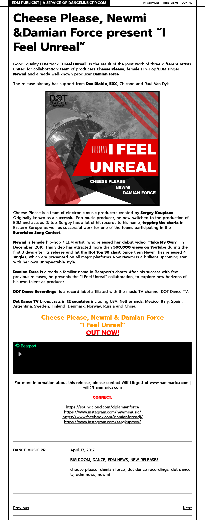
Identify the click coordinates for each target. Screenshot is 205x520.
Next (187, 508)
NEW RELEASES (145, 460)
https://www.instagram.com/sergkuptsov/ (102, 422)
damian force (112, 469)
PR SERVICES (151, 3)
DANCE (99, 460)
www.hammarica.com (169, 383)
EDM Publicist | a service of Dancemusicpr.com (59, 3)
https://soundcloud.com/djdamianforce (102, 407)
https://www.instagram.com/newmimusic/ (102, 412)
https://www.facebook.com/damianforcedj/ (102, 417)
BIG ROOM (80, 460)
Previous (21, 508)
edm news (85, 474)
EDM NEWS (118, 460)
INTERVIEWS (170, 3)
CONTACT (188, 3)
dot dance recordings (148, 469)
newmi (104, 474)
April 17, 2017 (82, 450)
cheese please (83, 469)
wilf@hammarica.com (102, 387)
